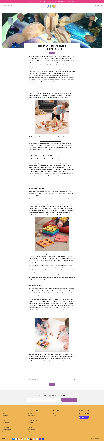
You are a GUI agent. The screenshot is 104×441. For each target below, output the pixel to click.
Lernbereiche (31, 11)
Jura (68, 93)
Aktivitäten (39, 11)
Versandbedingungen (7, 424)
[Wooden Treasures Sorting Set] (52, 335)
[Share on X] (70, 379)
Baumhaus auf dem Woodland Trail (40, 161)
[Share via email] (74, 379)
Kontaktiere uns (31, 415)
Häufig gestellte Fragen (33, 420)
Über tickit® (30, 413)
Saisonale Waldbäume (45, 95)
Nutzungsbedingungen (7, 427)
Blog (62, 11)
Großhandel (30, 431)
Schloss (59, 93)
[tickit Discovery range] (52, 117)
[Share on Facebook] (68, 379)
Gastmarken (68, 11)
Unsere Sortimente (49, 11)
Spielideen (30, 424)
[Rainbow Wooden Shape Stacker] (52, 234)
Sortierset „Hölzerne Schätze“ (63, 295)
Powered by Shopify (90, 438)
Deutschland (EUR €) (6, 5)
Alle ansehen (77, 11)
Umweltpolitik (5, 415)
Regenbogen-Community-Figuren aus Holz (38, 97)
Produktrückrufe (6, 420)
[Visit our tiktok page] (85, 413)
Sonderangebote (31, 429)
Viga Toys (55, 417)
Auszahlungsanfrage (6, 431)
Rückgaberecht (5, 422)
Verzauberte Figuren (55, 95)
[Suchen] (95, 5)
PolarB (54, 415)
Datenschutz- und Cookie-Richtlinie (10, 417)
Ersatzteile (30, 427)
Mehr (57, 11)
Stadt (56, 93)
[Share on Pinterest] (72, 379)
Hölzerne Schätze (38, 288)
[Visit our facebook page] (79, 413)
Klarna (3, 413)
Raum (63, 93)
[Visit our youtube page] (88, 413)
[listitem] (52, 1)
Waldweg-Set (65, 167)
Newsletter (30, 422)
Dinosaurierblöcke (64, 95)
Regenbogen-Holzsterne (47, 267)
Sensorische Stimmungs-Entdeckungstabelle (50, 141)
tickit (54, 413)
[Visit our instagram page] (82, 413)
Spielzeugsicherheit (6, 429)
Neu (24, 11)
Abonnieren (69, 400)
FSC (29, 417)
